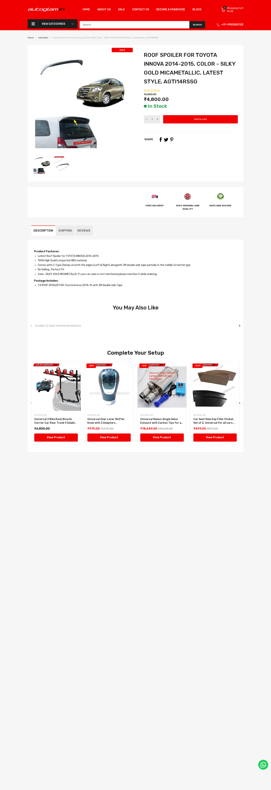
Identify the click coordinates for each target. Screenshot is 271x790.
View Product (56, 437)
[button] (152, 90)
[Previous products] (31, 325)
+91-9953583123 (232, 24)
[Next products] (239, 325)
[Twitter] (166, 139)
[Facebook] (160, 139)
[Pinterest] (171, 139)
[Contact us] (263, 765)
